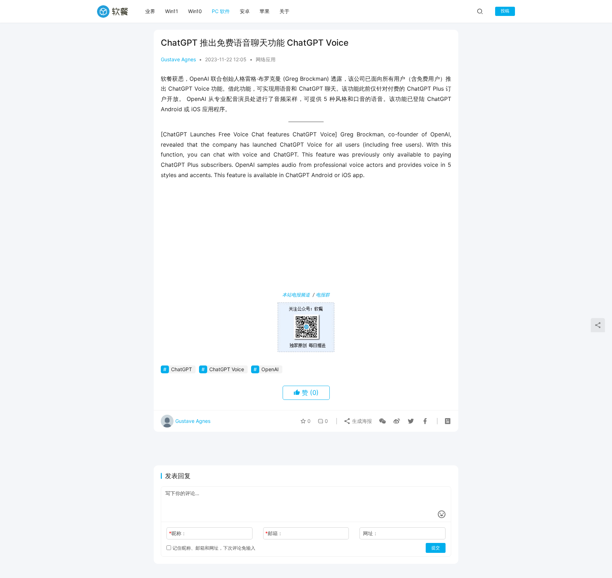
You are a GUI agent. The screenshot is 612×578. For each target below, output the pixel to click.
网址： (370, 533)
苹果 (265, 11)
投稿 (505, 10)
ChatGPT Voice (226, 369)
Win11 (171, 11)
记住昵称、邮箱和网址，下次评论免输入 (213, 548)
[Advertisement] (306, 237)
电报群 (323, 295)
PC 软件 (221, 11)
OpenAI (270, 369)
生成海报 (361, 421)
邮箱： (274, 533)
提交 (435, 547)
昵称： (177, 533)
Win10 (195, 11)
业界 (150, 11)
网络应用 (266, 59)
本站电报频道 (296, 295)
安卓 (245, 11)
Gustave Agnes (178, 59)
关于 (284, 11)
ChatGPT (181, 369)
